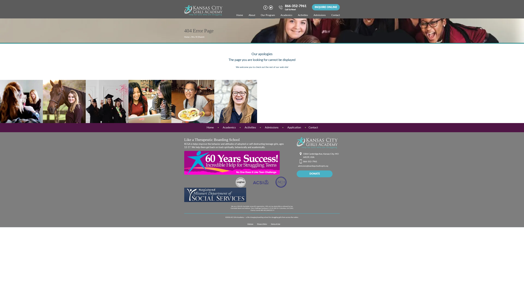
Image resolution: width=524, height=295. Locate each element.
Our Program (268, 15)
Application (294, 127)
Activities (303, 15)
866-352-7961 (295, 8)
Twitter (271, 7)
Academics (286, 15)
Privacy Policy (262, 224)
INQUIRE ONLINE (326, 7)
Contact (335, 15)
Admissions (320, 15)
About (252, 15)
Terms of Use (275, 224)
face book (265, 7)
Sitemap (250, 224)
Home (239, 15)
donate (314, 174)
